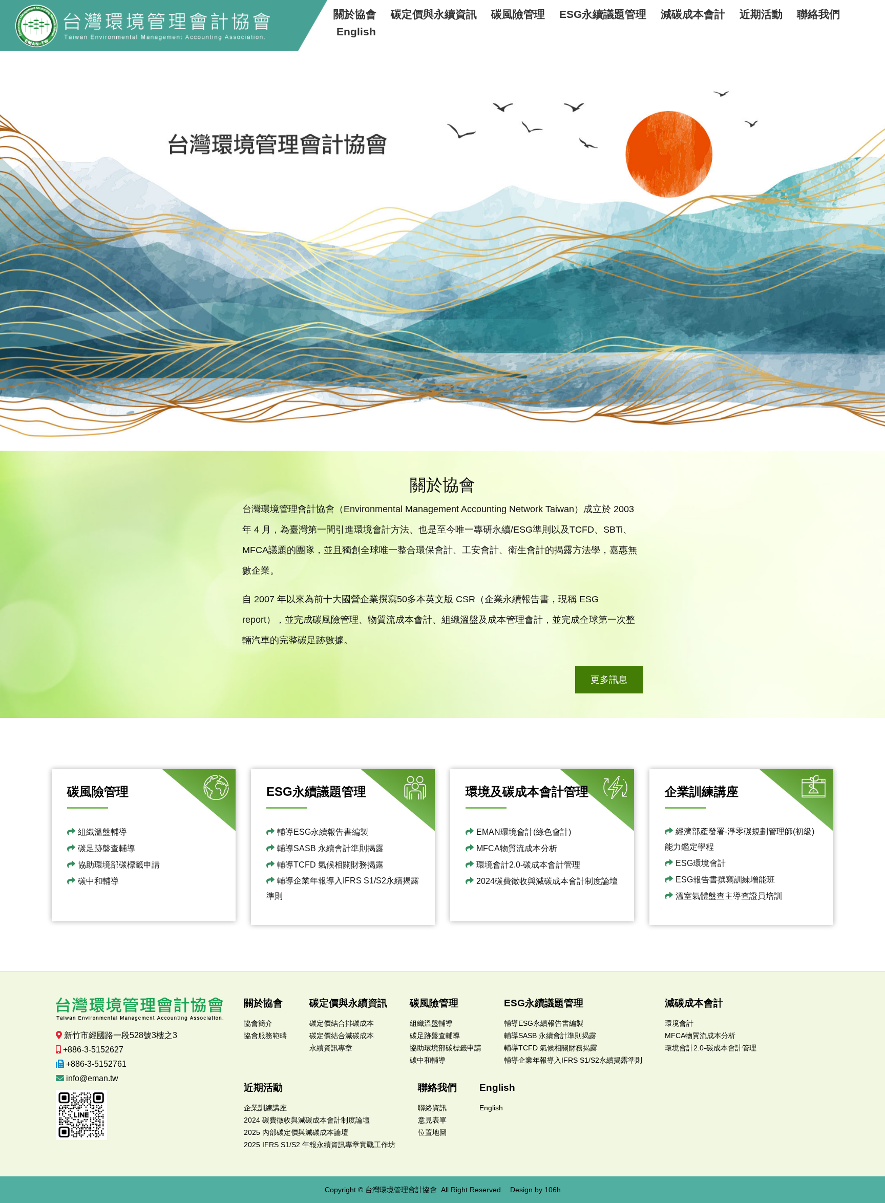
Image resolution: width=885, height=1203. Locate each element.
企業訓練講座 (265, 1108)
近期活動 (761, 14)
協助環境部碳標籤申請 (119, 864)
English (356, 31)
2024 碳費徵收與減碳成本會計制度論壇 (307, 1120)
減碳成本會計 (693, 14)
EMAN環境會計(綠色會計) (523, 832)
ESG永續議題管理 (602, 14)
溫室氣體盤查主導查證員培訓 (729, 896)
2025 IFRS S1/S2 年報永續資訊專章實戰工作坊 (319, 1145)
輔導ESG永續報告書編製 (322, 832)
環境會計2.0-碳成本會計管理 (528, 864)
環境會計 (679, 1023)
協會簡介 (258, 1023)
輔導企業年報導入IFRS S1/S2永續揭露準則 (342, 888)
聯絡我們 (818, 14)
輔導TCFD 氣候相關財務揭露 (330, 864)
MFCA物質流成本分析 (516, 848)
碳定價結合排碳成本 (341, 1023)
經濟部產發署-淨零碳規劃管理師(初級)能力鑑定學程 (739, 839)
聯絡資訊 (432, 1108)
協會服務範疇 (265, 1035)
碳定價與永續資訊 (434, 14)
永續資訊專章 (330, 1048)
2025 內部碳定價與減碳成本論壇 (296, 1132)
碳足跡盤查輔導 (106, 848)
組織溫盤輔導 (102, 832)
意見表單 (432, 1120)
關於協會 (354, 14)
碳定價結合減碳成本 (341, 1035)
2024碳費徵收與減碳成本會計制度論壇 (547, 881)
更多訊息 (609, 679)
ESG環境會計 (701, 863)
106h (552, 1190)
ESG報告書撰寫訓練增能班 (725, 879)
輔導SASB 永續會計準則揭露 (330, 848)
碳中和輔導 (98, 881)
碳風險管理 (518, 14)
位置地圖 (432, 1132)
